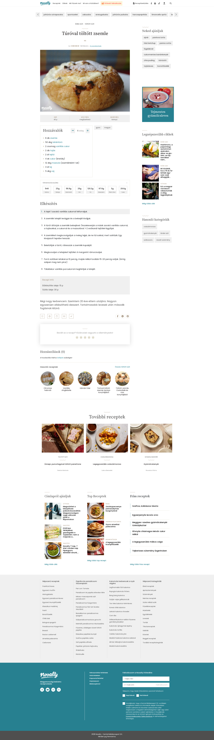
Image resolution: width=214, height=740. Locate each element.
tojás (52, 150)
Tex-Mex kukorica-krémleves (120, 603)
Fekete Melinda (62, 470)
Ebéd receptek (148, 586)
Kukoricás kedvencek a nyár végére (122, 582)
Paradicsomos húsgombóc (52, 626)
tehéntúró (57, 142)
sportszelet (73, 14)
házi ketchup (149, 43)
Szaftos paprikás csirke (85, 638)
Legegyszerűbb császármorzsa (107, 464)
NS (85, 41)
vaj (52, 171)
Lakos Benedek (107, 470)
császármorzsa (149, 226)
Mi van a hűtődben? (91, 3)
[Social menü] (155, 3)
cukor (53, 158)
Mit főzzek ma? (75, 3)
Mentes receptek (149, 598)
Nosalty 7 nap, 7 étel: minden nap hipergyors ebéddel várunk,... (71, 549)
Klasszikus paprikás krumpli (86, 634)
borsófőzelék (163, 66)
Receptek (56, 3)
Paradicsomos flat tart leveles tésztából (87, 608)
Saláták (145, 630)
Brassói (45, 630)
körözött (163, 60)
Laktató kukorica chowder (119, 611)
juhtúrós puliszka (120, 14)
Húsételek (146, 610)
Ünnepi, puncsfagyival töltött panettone (62, 464)
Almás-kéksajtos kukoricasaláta (121, 642)
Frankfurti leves (48, 586)
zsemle (53, 138)
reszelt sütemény (163, 240)
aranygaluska (102, 14)
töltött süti (89, 24)
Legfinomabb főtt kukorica (119, 587)
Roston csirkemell (49, 634)
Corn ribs (112, 615)
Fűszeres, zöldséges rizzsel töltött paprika (89, 629)
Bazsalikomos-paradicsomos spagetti (87, 614)
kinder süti (165, 233)
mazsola (56, 162)
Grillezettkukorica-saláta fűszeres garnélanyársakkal (122, 620)
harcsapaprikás (140, 14)
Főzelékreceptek (149, 606)
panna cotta (165, 43)
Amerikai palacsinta (50, 638)
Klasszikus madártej (50, 606)
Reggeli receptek (149, 638)
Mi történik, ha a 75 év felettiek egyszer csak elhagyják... (166, 173)
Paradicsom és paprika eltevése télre (90, 592)
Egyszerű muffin (48, 590)
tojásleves (148, 66)
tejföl (51, 154)
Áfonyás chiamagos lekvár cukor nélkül (148, 533)
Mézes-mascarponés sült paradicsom (86, 597)
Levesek (146, 618)
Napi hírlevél (130, 695)
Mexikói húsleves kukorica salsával (122, 638)
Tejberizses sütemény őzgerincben (149, 550)
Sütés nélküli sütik (149, 602)
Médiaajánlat (95, 684)
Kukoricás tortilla (115, 630)
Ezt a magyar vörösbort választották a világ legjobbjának (166, 190)
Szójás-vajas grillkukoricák (119, 599)
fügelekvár (148, 49)
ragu (108, 504)
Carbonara (46, 642)
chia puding (149, 60)
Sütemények (148, 594)
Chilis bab (46, 618)
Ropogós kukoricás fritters (119, 591)
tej (50, 167)
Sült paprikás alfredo (84, 642)
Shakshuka (80, 650)
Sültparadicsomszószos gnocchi (88, 620)
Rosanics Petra (151, 470)
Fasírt (44, 610)
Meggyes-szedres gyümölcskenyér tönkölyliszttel (149, 524)
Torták (145, 622)
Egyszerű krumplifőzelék (51, 602)
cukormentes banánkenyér (156, 54)
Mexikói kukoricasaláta (118, 646)
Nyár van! (164, 142)
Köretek (146, 634)
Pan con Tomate (82, 588)
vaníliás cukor (63, 146)
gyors (98, 127)
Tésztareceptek (149, 626)
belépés (60, 358)
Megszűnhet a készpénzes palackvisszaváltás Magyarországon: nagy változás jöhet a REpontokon (71, 513)
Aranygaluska (47, 594)
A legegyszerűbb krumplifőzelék (113, 543)
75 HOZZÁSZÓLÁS (95, 46)
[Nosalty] (45, 3)
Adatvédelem (95, 675)
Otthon (163, 184)
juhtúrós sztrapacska (53, 14)
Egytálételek (147, 614)
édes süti (79, 24)
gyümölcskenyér (150, 233)
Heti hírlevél (144, 695)
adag (81, 130)
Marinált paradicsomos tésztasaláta (90, 624)
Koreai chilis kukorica (117, 607)
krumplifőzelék (111, 539)
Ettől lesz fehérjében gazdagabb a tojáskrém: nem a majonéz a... (71, 532)
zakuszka (86, 14)
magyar (107, 127)
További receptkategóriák (153, 642)
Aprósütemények (149, 590)
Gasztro (66, 525)
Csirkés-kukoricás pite (117, 634)
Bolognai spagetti (49, 622)
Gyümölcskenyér (151, 464)
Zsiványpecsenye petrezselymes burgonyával (113, 509)
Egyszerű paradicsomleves (52, 598)
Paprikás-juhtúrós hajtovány (87, 646)
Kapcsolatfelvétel (96, 678)
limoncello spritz (159, 14)
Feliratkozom (162, 685)
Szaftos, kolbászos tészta (145, 506)
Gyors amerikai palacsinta (112, 525)
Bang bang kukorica (117, 595)
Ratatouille (80, 654)
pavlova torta (159, 37)
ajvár (146, 37)
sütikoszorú (148, 240)
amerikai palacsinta (113, 522)
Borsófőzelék (47, 614)
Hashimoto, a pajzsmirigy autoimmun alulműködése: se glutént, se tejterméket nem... (166, 152)
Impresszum (94, 681)
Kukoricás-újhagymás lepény (120, 626)
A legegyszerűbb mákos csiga (147, 541)
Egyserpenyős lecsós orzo (145, 515)
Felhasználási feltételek (99, 673)
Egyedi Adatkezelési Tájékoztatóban (139, 716)
